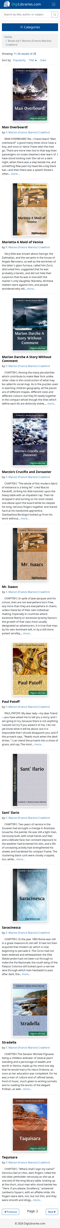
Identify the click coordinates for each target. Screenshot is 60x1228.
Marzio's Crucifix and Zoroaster (26, 472)
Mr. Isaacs (10, 586)
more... (15, 174)
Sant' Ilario (10, 812)
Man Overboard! (15, 127)
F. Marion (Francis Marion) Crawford (28, 132)
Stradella (9, 1042)
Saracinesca (11, 927)
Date (43, 60)
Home (8, 37)
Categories (31, 27)
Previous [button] (12, 1212)
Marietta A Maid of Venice (22, 242)
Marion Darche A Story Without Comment (26, 359)
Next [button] (50, 1212)
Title (32, 60)
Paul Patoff (11, 701)
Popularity (19, 60)
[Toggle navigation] (53, 4)
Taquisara (9, 1157)
